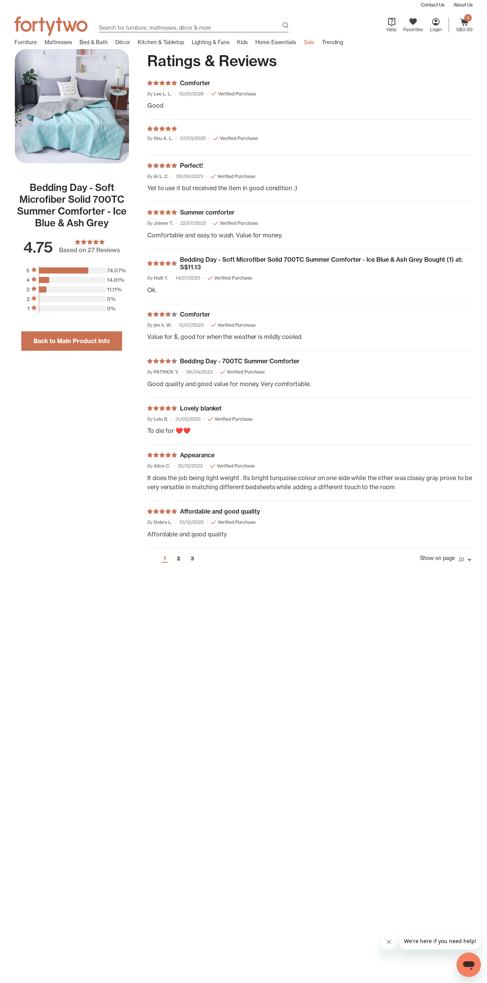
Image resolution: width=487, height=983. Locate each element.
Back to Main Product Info (71, 341)
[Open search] (285, 26)
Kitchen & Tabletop (161, 42)
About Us (463, 5)
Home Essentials (275, 42)
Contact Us (432, 5)
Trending (332, 42)
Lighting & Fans (210, 42)
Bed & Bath (94, 42)
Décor (122, 42)
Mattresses (58, 42)
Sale (309, 42)
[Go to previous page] (150, 558)
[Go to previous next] (206, 558)
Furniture (25, 42)
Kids (242, 42)
